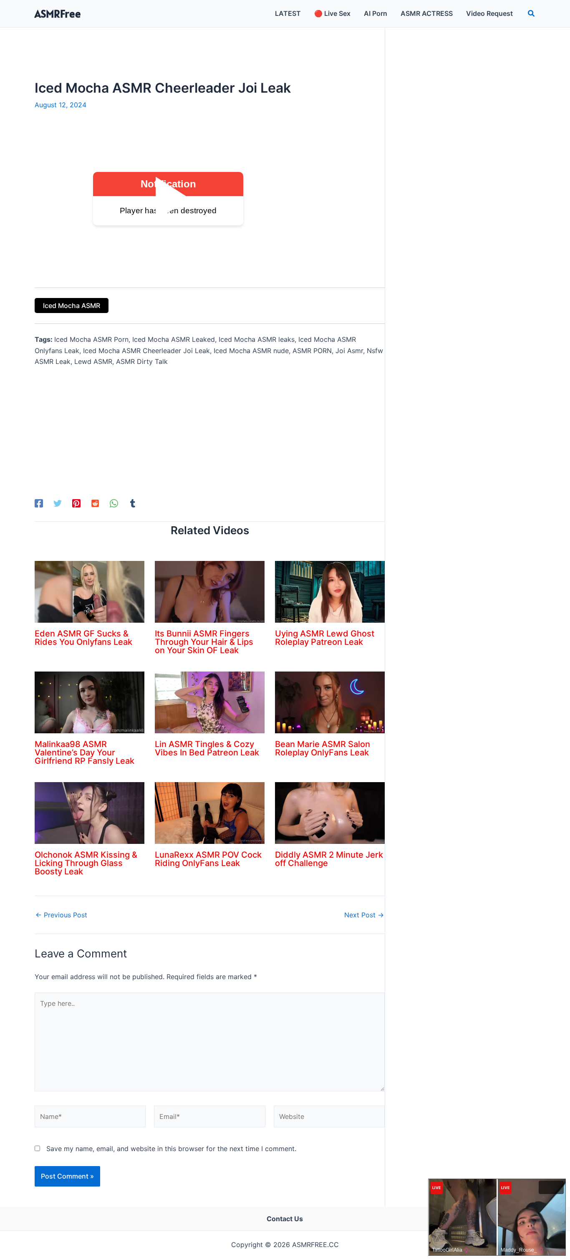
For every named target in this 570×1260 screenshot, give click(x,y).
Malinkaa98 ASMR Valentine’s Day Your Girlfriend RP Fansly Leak (84, 752)
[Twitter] (57, 503)
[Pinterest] (76, 503)
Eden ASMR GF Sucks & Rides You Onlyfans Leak (83, 638)
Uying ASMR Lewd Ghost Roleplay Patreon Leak (324, 638)
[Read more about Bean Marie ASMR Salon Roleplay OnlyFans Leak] (330, 701)
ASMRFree (58, 13)
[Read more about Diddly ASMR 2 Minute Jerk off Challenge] (330, 812)
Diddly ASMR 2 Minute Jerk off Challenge (329, 859)
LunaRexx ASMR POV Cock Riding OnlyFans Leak (208, 859)
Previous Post (61, 915)
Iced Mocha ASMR (71, 305)
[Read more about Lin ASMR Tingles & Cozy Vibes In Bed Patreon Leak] (210, 701)
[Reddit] (95, 503)
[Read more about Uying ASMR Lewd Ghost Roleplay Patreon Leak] (330, 591)
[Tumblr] (133, 503)
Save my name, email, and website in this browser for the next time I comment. (171, 1148)
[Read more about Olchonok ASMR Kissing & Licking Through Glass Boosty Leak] (89, 812)
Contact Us (285, 1219)
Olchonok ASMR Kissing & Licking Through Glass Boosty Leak (86, 863)
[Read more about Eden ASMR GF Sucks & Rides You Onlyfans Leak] (89, 591)
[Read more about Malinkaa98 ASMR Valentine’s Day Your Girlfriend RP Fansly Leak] (89, 701)
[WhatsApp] (114, 503)
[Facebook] (39, 503)
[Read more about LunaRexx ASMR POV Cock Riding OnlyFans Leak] (210, 812)
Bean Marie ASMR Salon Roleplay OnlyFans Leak (322, 748)
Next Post (364, 915)
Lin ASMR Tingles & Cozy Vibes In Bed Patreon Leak (207, 748)
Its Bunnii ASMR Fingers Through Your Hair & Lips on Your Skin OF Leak (204, 642)
